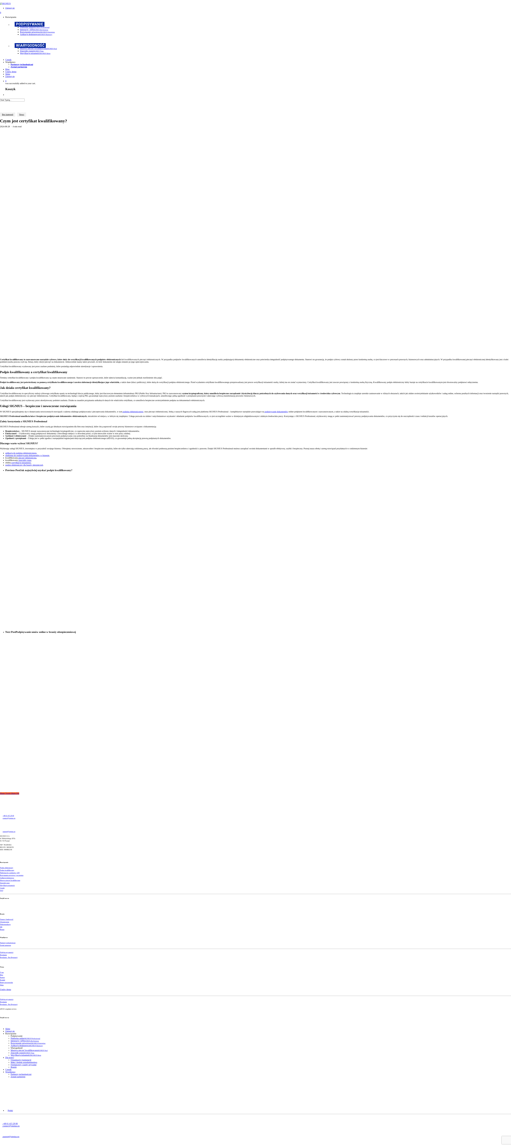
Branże (2, 929)
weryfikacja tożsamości (21, 463)
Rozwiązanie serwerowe (28, 1043)
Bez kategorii (7, 114)
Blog (1, 975)
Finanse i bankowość (6, 919)
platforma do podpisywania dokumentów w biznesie (27, 455)
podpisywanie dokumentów (276, 412)
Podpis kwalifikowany (7, 870)
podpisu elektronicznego (132, 412)
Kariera (2, 977)
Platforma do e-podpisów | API (10, 873)
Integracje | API (25, 1041)
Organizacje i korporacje (21, 1060)
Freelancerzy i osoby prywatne (23, 1065)
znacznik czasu (24, 460)
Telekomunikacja (5, 924)
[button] (9, 1110)
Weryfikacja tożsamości (7, 885)
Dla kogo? (9, 1057)
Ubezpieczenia (4, 922)
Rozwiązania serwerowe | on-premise (11, 875)
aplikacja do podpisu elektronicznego (20, 453)
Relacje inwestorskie (6, 982)
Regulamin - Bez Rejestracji (8, 957)
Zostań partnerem (5, 945)
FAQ (1, 890)
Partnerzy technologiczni (7, 943)
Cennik (2, 888)
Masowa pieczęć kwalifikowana (10, 880)
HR (1, 927)
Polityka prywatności (6, 952)
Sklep (2, 985)
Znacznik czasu (5, 883)
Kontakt (2, 980)
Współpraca (10, 1072)
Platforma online (25, 1038)
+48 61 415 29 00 (8, 816)
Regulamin (3, 955)
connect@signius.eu (9, 818)
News (21, 114)
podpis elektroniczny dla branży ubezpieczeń (24, 465)
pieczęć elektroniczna (27, 458)
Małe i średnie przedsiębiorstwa (24, 1062)
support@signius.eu (9, 832)
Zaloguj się (10, 1031)
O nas (2, 972)
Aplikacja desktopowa (7, 878)
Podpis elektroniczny (6, 868)
